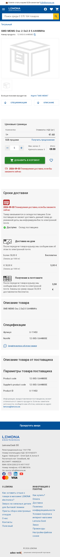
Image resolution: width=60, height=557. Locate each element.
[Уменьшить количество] (21, 148)
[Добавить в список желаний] (51, 160)
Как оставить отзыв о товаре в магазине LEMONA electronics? (16, 496)
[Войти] (45, 9)
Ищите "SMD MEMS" (39, 96)
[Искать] (56, 16)
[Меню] (3, 9)
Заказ (36, 524)
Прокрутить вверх (30, 425)
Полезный (7, 526)
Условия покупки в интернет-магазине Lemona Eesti (42, 517)
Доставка (38, 503)
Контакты (7, 522)
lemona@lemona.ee (11, 407)
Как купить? (39, 495)
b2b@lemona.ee (47, 3)
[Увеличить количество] (7, 148)
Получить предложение (43, 140)
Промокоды (39, 528)
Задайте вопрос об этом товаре (22, 346)
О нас (5, 518)
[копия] (34, 34)
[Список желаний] (51, 9)
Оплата (36, 499)
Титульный (6, 24)
